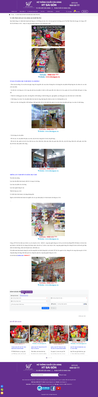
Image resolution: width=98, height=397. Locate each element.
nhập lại (54, 308)
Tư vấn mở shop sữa (32, 11)
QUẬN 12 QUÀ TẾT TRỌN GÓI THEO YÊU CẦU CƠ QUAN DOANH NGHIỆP (58, 348)
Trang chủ (14, 11)
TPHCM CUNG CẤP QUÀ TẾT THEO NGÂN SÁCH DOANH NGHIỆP (18, 348)
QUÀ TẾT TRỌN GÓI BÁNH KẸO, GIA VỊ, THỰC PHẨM (78, 348)
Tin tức (42, 11)
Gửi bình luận (45, 308)
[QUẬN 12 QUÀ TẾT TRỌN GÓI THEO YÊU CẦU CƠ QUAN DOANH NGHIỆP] (58, 334)
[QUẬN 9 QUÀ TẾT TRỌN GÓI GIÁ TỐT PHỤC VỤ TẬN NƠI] (39, 334)
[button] (67, 11)
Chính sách (50, 11)
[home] (9, 14)
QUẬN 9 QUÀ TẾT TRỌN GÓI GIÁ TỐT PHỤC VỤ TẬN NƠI (39, 348)
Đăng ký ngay (62, 375)
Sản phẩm (22, 11)
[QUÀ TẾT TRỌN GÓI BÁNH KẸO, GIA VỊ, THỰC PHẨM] (78, 334)
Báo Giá (85, 11)
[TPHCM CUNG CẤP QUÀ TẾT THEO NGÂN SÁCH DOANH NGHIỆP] (19, 334)
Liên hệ (57, 11)
